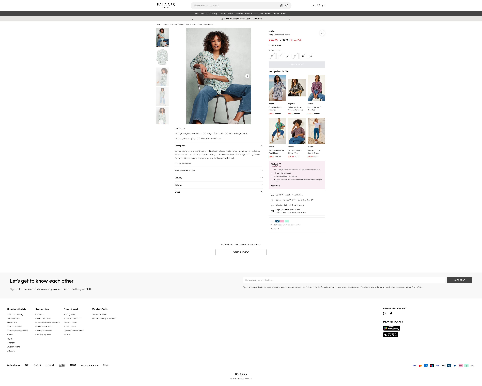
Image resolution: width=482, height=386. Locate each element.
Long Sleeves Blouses (206, 24)
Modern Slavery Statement (104, 318)
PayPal (9, 339)
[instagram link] (384, 313)
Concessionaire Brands (73, 330)
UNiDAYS (11, 351)
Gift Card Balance (43, 334)
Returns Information (43, 330)
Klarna (9, 334)
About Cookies (70, 322)
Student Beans (13, 347)
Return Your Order (43, 318)
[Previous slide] (192, 19)
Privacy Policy (69, 314)
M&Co (271, 31)
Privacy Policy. (417, 287)
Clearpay (11, 343)
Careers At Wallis (99, 314)
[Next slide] (289, 19)
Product (67, 334)
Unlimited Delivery (15, 314)
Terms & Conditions (72, 318)
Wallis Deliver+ (13, 318)
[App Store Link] (391, 331)
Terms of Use (70, 326)
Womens (166, 24)
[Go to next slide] (247, 76)
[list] (218, 76)
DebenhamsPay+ (14, 326)
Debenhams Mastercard (17, 330)
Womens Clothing (177, 24)
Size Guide (12, 322)
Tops (187, 24)
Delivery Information (44, 326)
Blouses (194, 24)
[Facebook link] (391, 313)
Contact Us (40, 314)
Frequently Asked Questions (47, 322)
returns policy (301, 212)
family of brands (321, 287)
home (159, 24)
